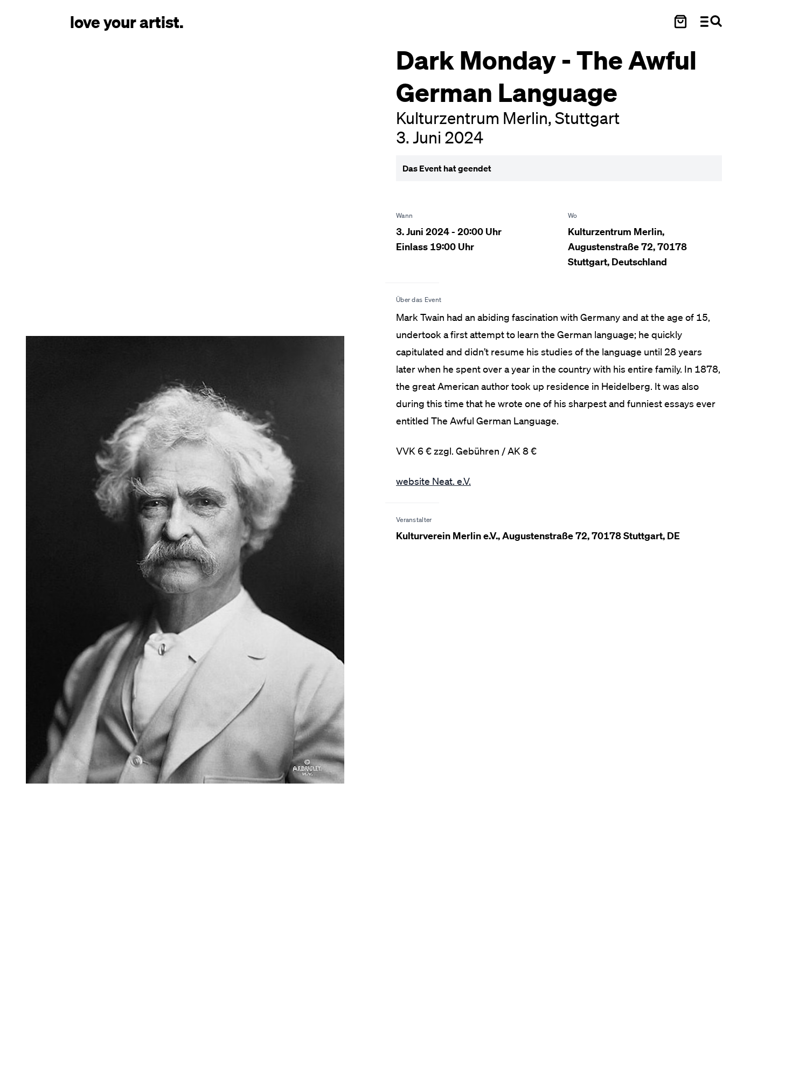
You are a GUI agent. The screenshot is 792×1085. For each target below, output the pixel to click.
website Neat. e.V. (433, 481)
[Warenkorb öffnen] (680, 22)
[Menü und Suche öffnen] (711, 21)
